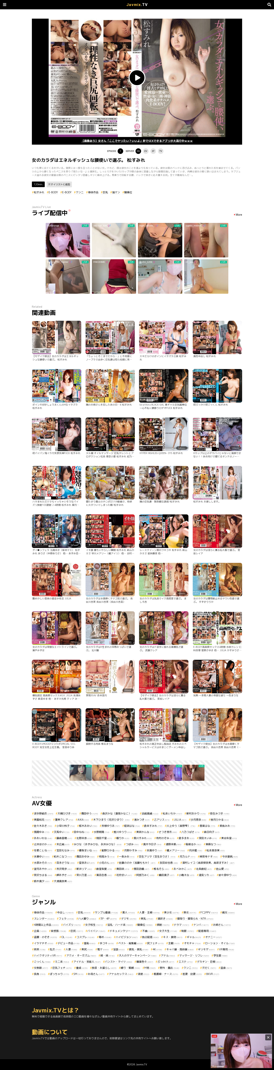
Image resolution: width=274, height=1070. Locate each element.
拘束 (39, 949)
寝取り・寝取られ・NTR (195, 918)
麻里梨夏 (104, 869)
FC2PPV (209, 912)
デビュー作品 (69, 943)
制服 (187, 931)
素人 (128, 912)
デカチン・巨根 (209, 961)
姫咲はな (132, 826)
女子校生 (94, 924)
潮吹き (165, 918)
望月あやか (43, 869)
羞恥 (89, 943)
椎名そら (161, 869)
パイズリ (72, 924)
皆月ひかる (220, 819)
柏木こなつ (63, 856)
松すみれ (39, 192)
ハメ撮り (87, 918)
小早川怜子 (65, 826)
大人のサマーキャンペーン (138, 955)
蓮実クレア (64, 819)
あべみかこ (183, 869)
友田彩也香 (169, 862)
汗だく (209, 968)
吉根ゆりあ (111, 826)
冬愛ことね (43, 850)
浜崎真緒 (150, 813)
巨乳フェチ (62, 968)
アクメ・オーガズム (81, 955)
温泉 (226, 968)
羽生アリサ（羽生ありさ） (157, 856)
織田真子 (166, 875)
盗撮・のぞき (45, 937)
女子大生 (168, 931)
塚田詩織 (141, 869)
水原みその (43, 862)
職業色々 (144, 961)
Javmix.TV (141, 1064)
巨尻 (76, 931)
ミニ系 (62, 961)
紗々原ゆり (228, 875)
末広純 (63, 844)
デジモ (128, 918)
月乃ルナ (187, 856)
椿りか (122, 838)
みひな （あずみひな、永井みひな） (98, 844)
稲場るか (193, 844)
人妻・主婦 (149, 912)
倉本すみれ (153, 826)
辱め (105, 937)
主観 (174, 943)
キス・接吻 (172, 937)
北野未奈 (84, 838)
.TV (137, 4)
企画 (40, 931)
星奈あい (87, 862)
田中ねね (81, 832)
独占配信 (150, 937)
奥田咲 (122, 869)
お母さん (96, 974)
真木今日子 (152, 844)
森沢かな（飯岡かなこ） (119, 813)
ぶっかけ (166, 961)
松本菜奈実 (216, 850)
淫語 (119, 949)
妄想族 (58, 931)
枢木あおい (88, 826)
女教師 (41, 968)
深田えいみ (208, 838)
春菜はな (207, 826)
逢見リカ (206, 875)
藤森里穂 (64, 838)
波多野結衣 (43, 813)
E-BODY (53, 192)
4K (157, 949)
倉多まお (186, 838)
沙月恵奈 (198, 819)
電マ (103, 949)
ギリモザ (206, 949)
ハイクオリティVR (48, 955)
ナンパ (201, 924)
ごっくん (42, 961)
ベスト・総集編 (130, 943)
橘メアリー (176, 850)
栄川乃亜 (84, 875)
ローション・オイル (220, 943)
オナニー (213, 937)
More (239, 214)
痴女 (228, 912)
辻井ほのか (43, 844)
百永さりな (65, 862)
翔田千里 (104, 838)
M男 (150, 968)
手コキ (107, 943)
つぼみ (132, 844)
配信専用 (207, 931)
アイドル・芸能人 (87, 961)
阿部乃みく (145, 875)
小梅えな (186, 875)
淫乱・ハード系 (120, 924)
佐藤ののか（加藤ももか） (137, 862)
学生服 (220, 955)
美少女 (171, 912)
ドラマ (181, 924)
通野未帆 (173, 844)
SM (78, 974)
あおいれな (43, 838)
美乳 (147, 918)
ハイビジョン (127, 937)
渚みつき (142, 819)
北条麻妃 (204, 869)
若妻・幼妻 (192, 974)
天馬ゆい (62, 832)
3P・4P (108, 918)
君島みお (227, 826)
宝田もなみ (65, 850)
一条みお (127, 856)
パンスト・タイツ (118, 961)
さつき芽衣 (168, 832)
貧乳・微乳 (138, 949)
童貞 (82, 968)
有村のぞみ (165, 838)
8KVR (212, 974)
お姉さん (222, 924)
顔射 (163, 924)
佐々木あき (43, 826)
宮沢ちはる (43, 875)
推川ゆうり (123, 832)
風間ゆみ (42, 832)
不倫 (148, 931)
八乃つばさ (190, 832)
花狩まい (124, 875)
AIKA (83, 819)
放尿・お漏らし (104, 968)
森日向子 (212, 832)
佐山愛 (222, 869)
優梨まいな (88, 850)
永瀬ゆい (42, 856)
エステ (186, 961)
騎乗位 (128, 192)
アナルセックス (121, 974)
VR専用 (226, 949)
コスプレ (86, 937)
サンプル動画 (106, 912)
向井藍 (195, 850)
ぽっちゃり (59, 974)
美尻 (87, 949)
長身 (39, 974)
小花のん (107, 862)
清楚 (143, 974)
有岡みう (107, 856)
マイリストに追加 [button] (60, 184)
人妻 (71, 949)
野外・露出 (169, 968)
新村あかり (196, 813)
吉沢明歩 (64, 869)
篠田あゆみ (85, 856)
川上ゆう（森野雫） (181, 826)
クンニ (80, 192)
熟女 (190, 912)
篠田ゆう (89, 813)
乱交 (55, 949)
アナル (168, 955)
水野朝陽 (101, 832)
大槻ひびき (67, 813)
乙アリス (162, 819)
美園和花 (42, 819)
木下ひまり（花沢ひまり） (111, 819)
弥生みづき (219, 813)
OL (66, 937)
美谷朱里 (229, 838)
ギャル (194, 937)
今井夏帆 (230, 856)
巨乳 (105, 192)
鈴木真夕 (42, 881)
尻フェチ (155, 943)
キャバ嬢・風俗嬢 (180, 949)
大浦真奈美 (63, 881)
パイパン (96, 931)
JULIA (180, 819)
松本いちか (172, 813)
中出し (65, 912)
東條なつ (213, 844)
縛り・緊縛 (130, 968)
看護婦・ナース (166, 974)
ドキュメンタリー (124, 931)
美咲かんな (145, 832)
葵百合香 (104, 875)
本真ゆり (154, 850)
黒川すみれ (143, 838)
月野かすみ (133, 850)
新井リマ (84, 869)
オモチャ (192, 943)
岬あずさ (64, 875)
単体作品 (93, 192)
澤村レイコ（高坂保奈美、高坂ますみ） (208, 862)
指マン (116, 192)
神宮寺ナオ (209, 856)
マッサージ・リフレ (194, 955)
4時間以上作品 (46, 924)
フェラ (66, 918)
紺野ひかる (111, 850)
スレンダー (44, 918)
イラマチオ (43, 943)
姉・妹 (107, 955)
